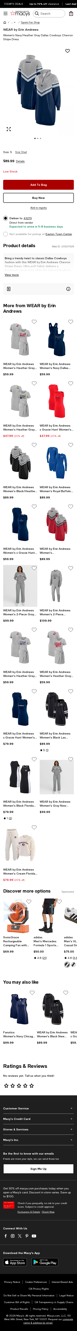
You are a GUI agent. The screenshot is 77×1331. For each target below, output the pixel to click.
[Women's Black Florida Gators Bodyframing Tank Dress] (20, 777)
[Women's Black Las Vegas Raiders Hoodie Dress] (57, 709)
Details (20, 161)
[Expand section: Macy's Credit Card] (38, 1119)
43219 (27, 218)
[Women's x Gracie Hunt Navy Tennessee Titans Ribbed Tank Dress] (20, 524)
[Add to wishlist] (67, 51)
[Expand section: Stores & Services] (38, 1129)
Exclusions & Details (29, 1212)
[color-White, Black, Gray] (67, 964)
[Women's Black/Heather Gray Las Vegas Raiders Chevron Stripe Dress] (20, 463)
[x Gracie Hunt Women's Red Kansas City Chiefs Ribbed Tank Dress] (57, 401)
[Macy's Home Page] (20, 13)
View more (12, 274)
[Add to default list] (34, 321)
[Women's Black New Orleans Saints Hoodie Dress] (53, 1009)
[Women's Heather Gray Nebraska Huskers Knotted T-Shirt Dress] (57, 647)
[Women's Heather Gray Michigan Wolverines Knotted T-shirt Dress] (20, 401)
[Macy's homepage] (4, 22)
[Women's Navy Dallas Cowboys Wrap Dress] (57, 339)
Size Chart (21, 152)
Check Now (48, 1212)
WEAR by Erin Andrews (20, 29)
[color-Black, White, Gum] (73, 964)
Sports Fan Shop (30, 22)
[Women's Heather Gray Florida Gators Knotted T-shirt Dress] (20, 647)
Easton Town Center (59, 234)
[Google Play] (45, 1262)
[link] (20, 369)
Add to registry (38, 207)
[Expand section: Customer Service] (38, 1108)
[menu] (5, 13)
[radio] (67, 964)
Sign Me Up (38, 1168)
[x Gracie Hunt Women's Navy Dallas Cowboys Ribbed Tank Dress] (20, 709)
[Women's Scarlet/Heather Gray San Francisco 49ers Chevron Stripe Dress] (57, 524)
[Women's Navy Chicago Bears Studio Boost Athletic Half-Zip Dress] (19, 1009)
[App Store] (15, 1262)
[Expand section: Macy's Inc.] (38, 1140)
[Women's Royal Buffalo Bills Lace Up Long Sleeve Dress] (57, 463)
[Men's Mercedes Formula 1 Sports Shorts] (48, 916)
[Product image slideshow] (38, 95)
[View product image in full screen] (8, 129)
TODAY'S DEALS (13, 4)
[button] (13, 22)
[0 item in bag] (71, 13)
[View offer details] (38, 289)
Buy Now (38, 197)
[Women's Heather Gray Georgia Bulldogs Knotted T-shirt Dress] (20, 339)
